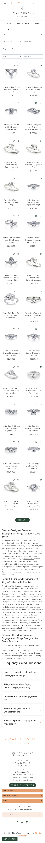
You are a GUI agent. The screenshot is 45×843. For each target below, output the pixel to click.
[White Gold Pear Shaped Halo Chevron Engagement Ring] (11, 261)
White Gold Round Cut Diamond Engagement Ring (33, 315)
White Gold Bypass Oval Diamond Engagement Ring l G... (33, 127)
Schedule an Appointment (22, 785)
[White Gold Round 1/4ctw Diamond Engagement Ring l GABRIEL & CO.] (33, 186)
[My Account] (19, 1)
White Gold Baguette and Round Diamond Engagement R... (33, 466)
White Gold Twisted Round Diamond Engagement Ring (11, 165)
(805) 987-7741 (22, 766)
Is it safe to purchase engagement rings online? (20, 722)
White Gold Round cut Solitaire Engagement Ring (34, 89)
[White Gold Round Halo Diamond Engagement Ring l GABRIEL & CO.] (33, 487)
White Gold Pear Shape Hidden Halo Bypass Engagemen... (11, 240)
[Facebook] (17, 822)
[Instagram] (22, 822)
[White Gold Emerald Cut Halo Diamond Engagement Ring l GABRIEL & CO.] (11, 110)
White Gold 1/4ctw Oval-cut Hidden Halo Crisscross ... (34, 353)
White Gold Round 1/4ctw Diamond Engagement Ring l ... (33, 202)
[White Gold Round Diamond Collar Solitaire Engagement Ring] (33, 261)
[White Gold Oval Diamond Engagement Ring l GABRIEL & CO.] (33, 223)
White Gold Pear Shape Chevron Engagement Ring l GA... (11, 89)
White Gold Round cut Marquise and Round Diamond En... (11, 391)
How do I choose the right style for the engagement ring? (20, 674)
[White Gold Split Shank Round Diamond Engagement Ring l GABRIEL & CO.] (11, 412)
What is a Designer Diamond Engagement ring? (17, 710)
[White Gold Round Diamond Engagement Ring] (33, 148)
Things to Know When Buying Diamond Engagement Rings (17, 686)
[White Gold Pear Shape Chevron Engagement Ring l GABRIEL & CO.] (11, 73)
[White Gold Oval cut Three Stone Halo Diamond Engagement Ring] (11, 487)
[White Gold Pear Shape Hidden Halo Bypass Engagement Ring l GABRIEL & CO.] (11, 223)
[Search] (41, 1)
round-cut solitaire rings (17, 551)
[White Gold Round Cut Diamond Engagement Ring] (33, 299)
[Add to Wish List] (13, 66)
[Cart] (34, 1)
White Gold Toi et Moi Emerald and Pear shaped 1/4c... (11, 315)
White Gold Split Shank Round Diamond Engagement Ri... (11, 428)
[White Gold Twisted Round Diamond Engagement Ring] (11, 148)
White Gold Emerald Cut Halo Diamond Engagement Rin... (11, 127)
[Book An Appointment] (12, 2)
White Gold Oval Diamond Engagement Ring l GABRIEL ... (33, 240)
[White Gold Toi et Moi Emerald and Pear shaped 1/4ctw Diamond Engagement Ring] (11, 299)
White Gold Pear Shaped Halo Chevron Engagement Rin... (11, 278)
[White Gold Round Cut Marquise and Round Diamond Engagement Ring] (33, 374)
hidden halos (29, 559)
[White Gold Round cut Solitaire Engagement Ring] (33, 73)
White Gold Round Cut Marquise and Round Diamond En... (33, 391)
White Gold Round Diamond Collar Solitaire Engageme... (34, 278)
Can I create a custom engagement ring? (20, 698)
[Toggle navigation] (4, 2)
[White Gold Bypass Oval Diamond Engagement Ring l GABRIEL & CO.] (33, 110)
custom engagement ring (16, 625)
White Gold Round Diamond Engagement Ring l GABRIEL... (11, 353)
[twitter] (27, 822)
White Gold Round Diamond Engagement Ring (33, 165)
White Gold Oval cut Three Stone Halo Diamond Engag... (11, 503)
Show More (22, 520)
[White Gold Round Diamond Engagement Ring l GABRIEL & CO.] (11, 336)
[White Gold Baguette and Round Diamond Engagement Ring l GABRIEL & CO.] (33, 449)
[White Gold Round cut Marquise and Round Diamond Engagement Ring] (11, 374)
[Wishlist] (26, 1)
